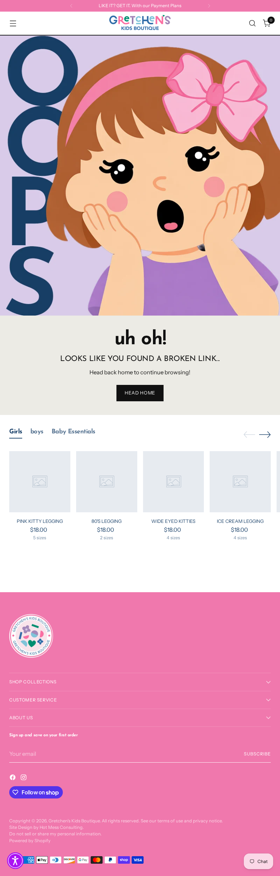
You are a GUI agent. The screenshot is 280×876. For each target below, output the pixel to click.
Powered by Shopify (30, 840)
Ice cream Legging (240, 521)
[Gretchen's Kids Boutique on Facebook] (13, 778)
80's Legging (107, 521)
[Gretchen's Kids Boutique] (140, 23)
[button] (15, 860)
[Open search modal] (253, 23)
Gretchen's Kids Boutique (74, 820)
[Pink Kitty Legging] (39, 481)
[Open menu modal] (13, 23)
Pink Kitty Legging (40, 521)
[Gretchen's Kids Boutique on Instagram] (24, 778)
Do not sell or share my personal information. (55, 833)
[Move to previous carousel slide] (249, 435)
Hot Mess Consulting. (62, 827)
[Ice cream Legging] (240, 481)
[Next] (208, 6)
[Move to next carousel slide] (265, 434)
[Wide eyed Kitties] (173, 481)
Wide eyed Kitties (173, 521)
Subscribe (257, 753)
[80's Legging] (106, 481)
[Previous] (71, 6)
